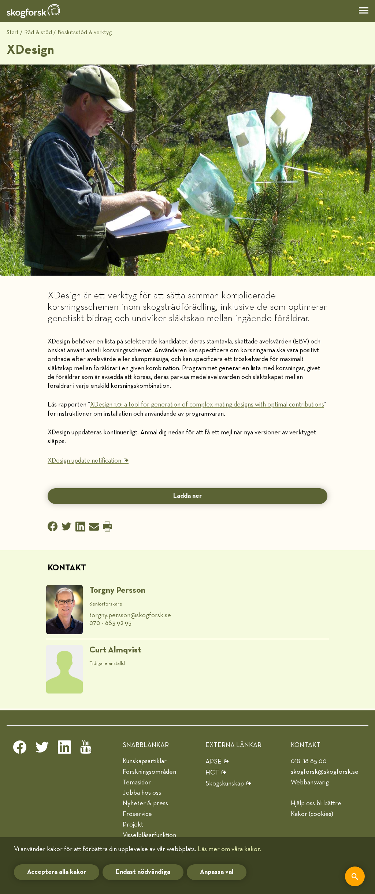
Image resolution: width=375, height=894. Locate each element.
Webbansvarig (310, 782)
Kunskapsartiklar (145, 761)
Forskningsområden (149, 772)
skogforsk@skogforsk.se (325, 772)
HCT (212, 772)
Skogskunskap (224, 783)
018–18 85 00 (309, 761)
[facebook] (19, 749)
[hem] (33, 11)
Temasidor (137, 782)
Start (13, 32)
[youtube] (86, 749)
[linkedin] (64, 749)
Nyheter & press (145, 803)
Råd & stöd (38, 32)
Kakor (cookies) (312, 814)
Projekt (133, 824)
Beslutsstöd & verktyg (84, 32)
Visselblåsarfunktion (149, 835)
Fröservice (137, 814)
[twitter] (42, 749)
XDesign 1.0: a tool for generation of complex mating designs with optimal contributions (207, 404)
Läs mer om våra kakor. (229, 849)
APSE (213, 761)
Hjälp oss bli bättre (316, 803)
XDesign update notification (84, 460)
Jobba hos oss (142, 793)
